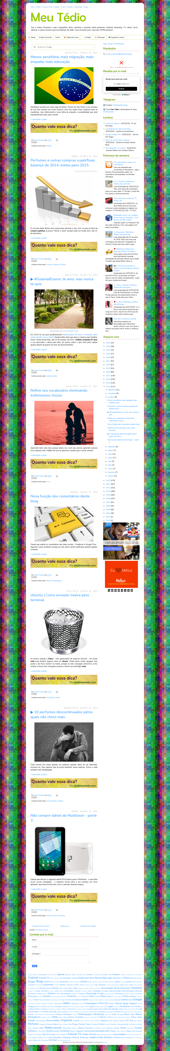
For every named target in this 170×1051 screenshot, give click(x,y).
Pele (131, 1020)
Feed (91, 996)
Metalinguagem (56, 581)
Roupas (103, 1028)
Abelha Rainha (32, 975)
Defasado (97, 991)
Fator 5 (79, 996)
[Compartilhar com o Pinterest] (36, 142)
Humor (111, 1003)
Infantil (140, 1004)
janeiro (111, 476)
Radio (41, 1028)
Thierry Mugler (120, 1031)
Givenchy (101, 1000)
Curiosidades (68, 991)
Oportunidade (40, 1021)
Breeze (90, 982)
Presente (113, 1024)
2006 (108, 506)
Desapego (105, 991)
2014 (108, 386)
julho (110, 454)
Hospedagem (90, 1003)
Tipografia (138, 1031)
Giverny (106, 1000)
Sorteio (49, 1031)
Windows (108, 1037)
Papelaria (104, 1020)
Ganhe (85, 999)
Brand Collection (74, 982)
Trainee (52, 1034)
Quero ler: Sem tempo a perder (117, 140)
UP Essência (130, 1035)
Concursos (125, 988)
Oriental (76, 1020)
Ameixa (123, 975)
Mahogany (102, 1012)
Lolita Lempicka (62, 1012)
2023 (108, 354)
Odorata (110, 1017)
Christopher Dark (33, 988)
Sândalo (116, 1028)
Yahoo (35, 1040)
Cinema (54, 988)
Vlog (50, 1037)
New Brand (63, 1017)
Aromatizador (65, 978)
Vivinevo (45, 1038)
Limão (125, 1009)
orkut (82, 1021)
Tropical (57, 1035)
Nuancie (86, 1017)
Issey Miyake (50, 1007)
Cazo (91, 985)
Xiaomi (30, 1040)
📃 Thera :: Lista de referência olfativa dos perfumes (125, 286)
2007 (108, 502)
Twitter (85, 1034)
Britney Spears (97, 982)
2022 (108, 357)
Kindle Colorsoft (45, 37)
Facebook (71, 996)
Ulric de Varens (102, 1034)
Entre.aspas (32, 996)
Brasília (83, 981)
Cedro (96, 985)
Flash (109, 996)
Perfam (140, 1021)
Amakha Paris (107, 975)
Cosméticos (45, 991)
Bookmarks (64, 982)
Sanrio (123, 1027)
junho (110, 457)
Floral (125, 996)
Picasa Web (67, 1024)
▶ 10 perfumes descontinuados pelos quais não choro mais (61, 714)
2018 (108, 372)
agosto (111, 450)
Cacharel (128, 982)
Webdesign (67, 1037)
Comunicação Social (110, 988)
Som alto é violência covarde (125, 319)
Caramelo (69, 985)
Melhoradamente (50, 1014)
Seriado (138, 1027)
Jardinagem (58, 1007)
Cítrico (61, 988)
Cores (38, 991)
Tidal (133, 1031)
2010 (108, 491)
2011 (108, 487)
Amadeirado (97, 975)
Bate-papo (107, 978)
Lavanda (89, 1009)
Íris (40, 1007)
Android (49, 916)
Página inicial (64, 926)
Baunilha (116, 978)
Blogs (48, 581)
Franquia (139, 996)
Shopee (57, 7)
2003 (108, 517)
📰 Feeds (31, 37)
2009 (108, 495)
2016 (108, 379)
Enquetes (138, 994)
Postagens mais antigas (88, 926)
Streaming (64, 1031)
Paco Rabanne (95, 1021)
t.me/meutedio (108, 112)
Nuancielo (93, 1017)
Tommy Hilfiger (37, 1035)
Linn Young (131, 1009)
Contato (70, 7)
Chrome (42, 988)
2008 (108, 498)
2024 (108, 350)
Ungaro (110, 1035)
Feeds (86, 7)
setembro (112, 447)
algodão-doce (81, 975)
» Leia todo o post (38, 119)
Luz (83, 1012)
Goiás (130, 1000)
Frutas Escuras (54, 1000)
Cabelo (117, 982)
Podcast (82, 1024)
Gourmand (31, 1004)
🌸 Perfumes (100, 37)
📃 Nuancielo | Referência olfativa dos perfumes (124, 233)
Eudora (53, 996)
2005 (108, 509)
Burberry (105, 982)
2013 (108, 480)
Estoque (39, 996)
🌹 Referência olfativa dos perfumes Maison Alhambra (124, 250)
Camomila (39, 985)
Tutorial (72, 1034)
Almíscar (89, 974)
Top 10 (45, 1034)
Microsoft (108, 1014)
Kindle (137, 1006)
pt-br (48, 482)
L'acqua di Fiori (34, 1009)
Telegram (79, 1031)
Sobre (63, 7)
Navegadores (34, 1017)
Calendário (31, 985)
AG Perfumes (52, 975)
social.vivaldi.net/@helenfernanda (119, 54)
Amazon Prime (47, 7)
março (110, 468)
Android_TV (44, 978)
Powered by (117, 94)
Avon (92, 978)
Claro (65, 988)
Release (74, 1028)
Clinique (80, 988)
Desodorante (32, 994)
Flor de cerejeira (117, 996)
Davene (84, 991)
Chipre (127, 985)
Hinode (81, 1004)
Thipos (128, 1031)
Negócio (44, 1017)
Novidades (79, 1017)
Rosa (98, 1028)
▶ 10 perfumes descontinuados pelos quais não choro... (122, 435)
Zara (68, 1040)
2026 (108, 343)
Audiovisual (83, 978)
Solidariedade (41, 1031)
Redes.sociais (53, 1028)
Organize (56, 264)
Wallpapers (57, 1037)
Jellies (91, 1006)
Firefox (103, 996)
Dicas (40, 993)
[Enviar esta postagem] (56, 140)
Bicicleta (134, 978)
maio (110, 461)
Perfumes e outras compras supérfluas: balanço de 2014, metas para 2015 (62, 163)
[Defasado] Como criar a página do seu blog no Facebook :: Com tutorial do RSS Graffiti (126, 217)
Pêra (135, 1021)
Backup (98, 978)
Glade (111, 1000)
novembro (112, 393)
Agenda (60, 974)
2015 (108, 383)
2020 (108, 364)
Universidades (119, 1034)
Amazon (116, 974)
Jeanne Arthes (84, 1007)
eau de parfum (109, 994)
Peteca (55, 1024)
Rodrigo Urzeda (73, 331)
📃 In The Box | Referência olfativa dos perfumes (124, 182)
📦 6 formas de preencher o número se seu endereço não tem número (126, 268)
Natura (139, 1014)
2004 (108, 513)
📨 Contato (86, 37)
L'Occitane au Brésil (54, 1009)
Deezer (89, 991)
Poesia (88, 1024)
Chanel (121, 985)
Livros (45, 1011)
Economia (119, 993)
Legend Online (98, 1009)
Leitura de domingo (110, 1009)
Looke (76, 1012)
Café (134, 982)
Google (137, 999)
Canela (56, 985)
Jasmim (65, 1007)
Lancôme (78, 1009)
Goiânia (48, 376)
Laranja (83, 1009)
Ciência (48, 988)
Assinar (121, 89)
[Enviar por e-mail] (32, 142)
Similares (32, 1031)
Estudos (46, 996)
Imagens (133, 1003)
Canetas (62, 985)
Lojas (54, 1011)
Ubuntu (57, 697)
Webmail (75, 1037)
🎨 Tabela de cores (71, 37)
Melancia (41, 1014)
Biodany (139, 978)
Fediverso (85, 996)
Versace (137, 1035)
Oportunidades (53, 1020)
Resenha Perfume (85, 1028)
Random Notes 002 (113, 134)
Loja (50, 1011)
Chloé (131, 985)
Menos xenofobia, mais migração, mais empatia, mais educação (62, 59)
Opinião (49, 146)
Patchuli (122, 1021)
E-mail (100, 993)
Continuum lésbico (112, 123)
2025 (108, 346)
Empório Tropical (129, 994)
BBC (122, 978)
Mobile (38, 7)
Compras (97, 988)
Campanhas (48, 984)
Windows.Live (118, 1037)
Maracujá (117, 1012)
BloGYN (47, 982)
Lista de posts (33, 1011)
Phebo (61, 1024)
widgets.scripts (96, 1037)
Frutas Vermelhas (66, 1000)
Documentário (65, 993)
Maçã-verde (88, 1012)
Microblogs (98, 1014)
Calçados (139, 982)
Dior (58, 994)
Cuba (61, 991)
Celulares (102, 985)
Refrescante (67, 1028)
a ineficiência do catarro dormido (117, 129)
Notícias (71, 1017)
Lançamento (71, 1009)
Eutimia (64, 996)
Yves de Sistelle (62, 1040)
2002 (108, 520)
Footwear (132, 996)
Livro (40, 1012)
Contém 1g (31, 991)
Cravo (51, 991)
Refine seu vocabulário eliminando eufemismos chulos (58, 393)
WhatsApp (78, 7)
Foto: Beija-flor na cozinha (115, 148)
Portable (94, 1024)
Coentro (86, 988)
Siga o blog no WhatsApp (113, 44)
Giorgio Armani (93, 1000)
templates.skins (102, 1031)
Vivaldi (39, 1037)
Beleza (127, 978)
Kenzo (132, 1007)
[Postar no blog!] (34, 142)
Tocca (30, 1034)
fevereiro (111, 472)
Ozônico (86, 1021)
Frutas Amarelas (44, 1000)
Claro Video (72, 988)
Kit (141, 1007)
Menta (75, 1014)
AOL (52, 978)
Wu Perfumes (137, 1038)
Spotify (56, 1031)
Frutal (35, 1000)
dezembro (112, 390)
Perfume (63, 264)
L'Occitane (43, 1009)
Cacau (123, 982)
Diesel (45, 994)
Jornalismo (125, 1006)
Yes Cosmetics (43, 1040)
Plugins (75, 1024)
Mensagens (67, 1014)
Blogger (32, 981)
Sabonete (109, 1028)
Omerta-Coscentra (124, 1017)
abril (110, 465)
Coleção (91, 988)
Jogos (110, 1006)
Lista (140, 1009)
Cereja (109, 985)
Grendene (44, 1004)
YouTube (53, 1040)
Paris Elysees (113, 1021)
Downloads (50, 697)
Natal (132, 1014)
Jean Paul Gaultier (73, 1007)
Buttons (111, 982)
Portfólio (101, 1024)
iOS (37, 1007)
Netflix (55, 1017)
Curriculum (77, 991)
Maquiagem (109, 1012)
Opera (139, 1017)
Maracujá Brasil (125, 1012)
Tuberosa (64, 1034)
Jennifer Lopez (98, 1007)
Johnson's (117, 1007)
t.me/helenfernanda (120, 105)
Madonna (95, 1012)
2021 (108, 361)
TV (79, 1034)
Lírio (136, 1009)
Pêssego (49, 1024)
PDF (127, 1020)
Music (126, 1014)
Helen (66, 1003)
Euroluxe (58, 996)
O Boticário (102, 1017)
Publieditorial (133, 1024)
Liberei (121, 1009)
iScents (43, 1007)
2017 (108, 375)
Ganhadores (77, 1000)
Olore (115, 1017)
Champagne (115, 985)
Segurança (130, 1028)
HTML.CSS (103, 1003)
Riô (94, 1028)
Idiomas (118, 1003)
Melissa (59, 1014)
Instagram (32, 1006)
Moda (114, 1014)
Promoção (120, 1024)
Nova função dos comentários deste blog (123, 424)
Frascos (30, 1000)
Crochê (56, 991)
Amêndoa (129, 975)
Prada (107, 1024)
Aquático (57, 978)
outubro (111, 397)
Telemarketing (89, 1031)
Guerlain (50, 1004)
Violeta (34, 1037)
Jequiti (106, 1007)
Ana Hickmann (137, 975)
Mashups (31, 1014)
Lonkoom (71, 1012)
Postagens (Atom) (41, 930)
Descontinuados (128, 991)
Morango (120, 1014)
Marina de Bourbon (136, 1012)
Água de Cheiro (70, 975)
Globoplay (117, 1000)
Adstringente (42, 975)
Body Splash (55, 982)
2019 (108, 368)
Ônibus (133, 1017)
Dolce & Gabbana (78, 994)
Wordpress (129, 1037)
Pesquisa (42, 1024)
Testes (112, 1031)
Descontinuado (51, 801)
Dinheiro (62, 916)
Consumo (49, 264)
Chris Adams (138, 985)
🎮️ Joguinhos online (116, 37)
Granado (38, 1004)
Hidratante (75, 1003)
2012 (108, 484)
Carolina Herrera (79, 985)
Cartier (87, 985)
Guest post (58, 1003)
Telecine (72, 1031)
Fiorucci (96, 996)
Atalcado (74, 978)
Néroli (49, 1017)
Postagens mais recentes (40, 926)
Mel (36, 1014)
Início (32, 7)
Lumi (80, 1012)
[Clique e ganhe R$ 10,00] (121, 587)
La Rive (63, 1009)
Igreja (125, 1003)
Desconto (138, 991)
